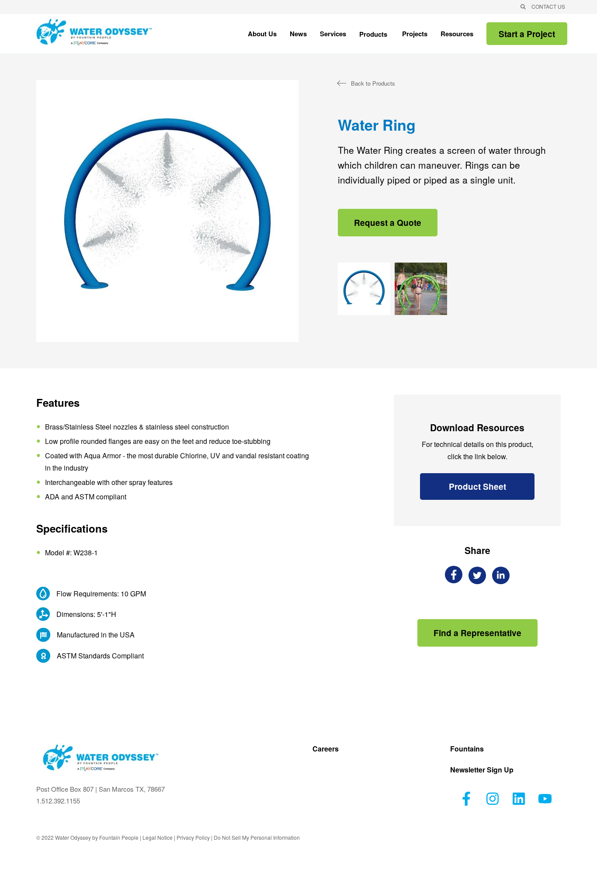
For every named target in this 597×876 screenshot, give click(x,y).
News (298, 34)
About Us (262, 35)
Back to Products (373, 83)
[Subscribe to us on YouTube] (545, 798)
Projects (414, 34)
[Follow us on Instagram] (492, 798)
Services (333, 35)
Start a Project (527, 34)
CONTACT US (548, 6)
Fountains (467, 749)
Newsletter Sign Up (482, 770)
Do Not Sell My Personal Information (257, 837)
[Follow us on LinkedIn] (518, 798)
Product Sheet (477, 486)
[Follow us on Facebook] (466, 798)
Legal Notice (157, 837)
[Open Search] (523, 7)
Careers (325, 749)
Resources (457, 35)
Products (373, 35)
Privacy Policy (193, 837)
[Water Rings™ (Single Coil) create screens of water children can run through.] (364, 289)
